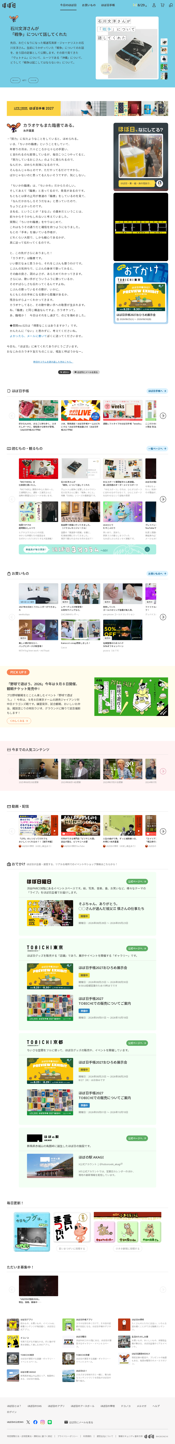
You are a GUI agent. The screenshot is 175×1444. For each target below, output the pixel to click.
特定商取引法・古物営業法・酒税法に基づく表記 (29, 1436)
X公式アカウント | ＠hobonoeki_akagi (99, 1164)
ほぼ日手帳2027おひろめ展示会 (103, 967)
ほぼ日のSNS (35, 1406)
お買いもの (89, 5)
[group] (47, 48)
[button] (164, 41)
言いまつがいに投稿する (72, 1248)
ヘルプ (156, 1406)
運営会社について (105, 1436)
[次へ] (163, 415)
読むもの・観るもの (27, 448)
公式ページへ (135, 881)
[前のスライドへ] (15, 80)
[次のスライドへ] (33, 80)
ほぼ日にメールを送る (81, 1422)
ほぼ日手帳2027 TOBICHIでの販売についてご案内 (105, 1001)
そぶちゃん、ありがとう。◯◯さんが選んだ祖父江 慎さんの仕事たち (111, 906)
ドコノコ (126, 1406)
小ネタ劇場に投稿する (128, 1248)
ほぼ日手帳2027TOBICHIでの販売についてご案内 (105, 1095)
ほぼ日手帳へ (155, 391)
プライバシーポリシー (67, 1436)
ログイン (12, 1412)
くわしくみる (17, 720)
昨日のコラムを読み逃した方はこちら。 (53, 361)
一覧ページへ (155, 448)
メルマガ (141, 1406)
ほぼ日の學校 (107, 1406)
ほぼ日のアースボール (82, 1406)
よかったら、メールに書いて (28, 336)
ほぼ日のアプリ (56, 1406)
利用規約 (87, 1436)
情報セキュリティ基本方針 (130, 1436)
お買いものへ (155, 573)
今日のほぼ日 (68, 5)
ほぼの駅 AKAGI (91, 1157)
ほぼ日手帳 (108, 5)
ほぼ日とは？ (14, 1406)
